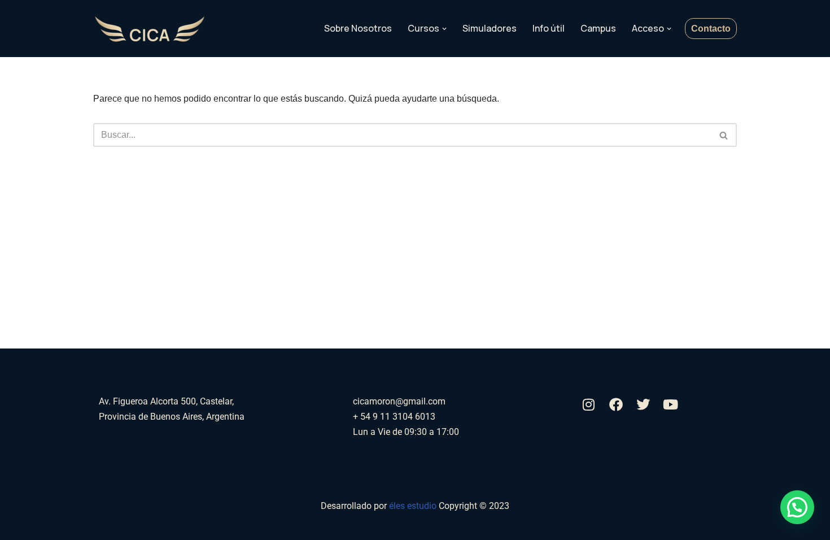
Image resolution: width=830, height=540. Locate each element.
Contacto (711, 28)
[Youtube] (670, 404)
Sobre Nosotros (358, 28)
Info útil (548, 28)
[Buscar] (724, 135)
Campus (598, 28)
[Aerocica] (149, 29)
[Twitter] (643, 404)
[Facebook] (616, 404)
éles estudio (414, 505)
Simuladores (489, 28)
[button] (444, 29)
